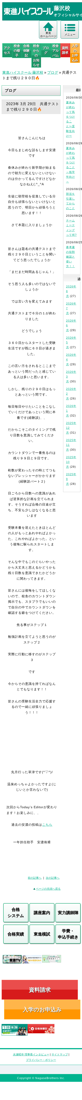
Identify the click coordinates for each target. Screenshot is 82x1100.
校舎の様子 (17, 50)
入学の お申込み (75, 53)
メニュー (69, 34)
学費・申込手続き (68, 934)
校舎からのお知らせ (36, 55)
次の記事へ (52, 877)
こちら (47, 824)
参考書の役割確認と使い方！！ (70, 257)
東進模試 (42, 934)
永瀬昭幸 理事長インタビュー (31, 1054)
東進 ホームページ (48, 34)
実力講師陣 (68, 912)
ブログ (46, 50)
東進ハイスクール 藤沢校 (22, 72)
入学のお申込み (42, 1009)
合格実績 (16, 934)
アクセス (7, 50)
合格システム (16, 912)
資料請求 (65, 50)
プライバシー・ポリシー (41, 1060)
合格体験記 (26, 50)
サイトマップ (59, 1054)
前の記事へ (34, 877)
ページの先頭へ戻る (48, 888)
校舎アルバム (55, 50)
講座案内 (42, 912)
